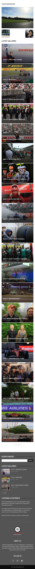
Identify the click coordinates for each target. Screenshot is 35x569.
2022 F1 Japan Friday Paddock (13, 239)
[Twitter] (22, 561)
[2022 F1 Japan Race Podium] (17, 53)
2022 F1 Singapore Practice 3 (13, 378)
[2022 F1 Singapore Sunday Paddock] (17, 332)
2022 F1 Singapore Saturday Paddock (16, 398)
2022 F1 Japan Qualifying (12, 139)
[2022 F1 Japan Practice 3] (17, 153)
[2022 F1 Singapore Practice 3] (17, 372)
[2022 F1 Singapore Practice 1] (17, 432)
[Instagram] (17, 561)
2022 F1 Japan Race (9, 80)
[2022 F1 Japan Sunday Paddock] (17, 113)
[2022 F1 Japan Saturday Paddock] (17, 173)
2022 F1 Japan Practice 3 (12, 159)
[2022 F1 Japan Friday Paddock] (17, 233)
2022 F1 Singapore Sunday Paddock (15, 339)
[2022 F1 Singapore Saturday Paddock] (17, 392)
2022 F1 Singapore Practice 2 (13, 418)
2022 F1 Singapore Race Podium (14, 279)
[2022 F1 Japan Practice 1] (17, 213)
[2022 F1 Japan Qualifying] (17, 133)
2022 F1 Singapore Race (11, 299)
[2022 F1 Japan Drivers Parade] (17, 93)
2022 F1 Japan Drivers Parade (13, 100)
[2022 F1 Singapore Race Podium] (17, 273)
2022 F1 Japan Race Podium (12, 60)
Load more (17, 444)
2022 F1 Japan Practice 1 (11, 219)
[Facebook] (13, 561)
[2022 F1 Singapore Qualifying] (17, 352)
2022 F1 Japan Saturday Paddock (15, 179)
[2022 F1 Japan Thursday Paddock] (17, 253)
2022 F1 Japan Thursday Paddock (15, 259)
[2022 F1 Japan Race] (17, 73)
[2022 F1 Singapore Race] (17, 293)
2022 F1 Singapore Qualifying (13, 358)
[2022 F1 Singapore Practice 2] (17, 412)
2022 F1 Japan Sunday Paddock (14, 119)
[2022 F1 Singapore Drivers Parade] (17, 312)
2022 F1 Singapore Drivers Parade (15, 319)
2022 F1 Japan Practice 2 (12, 199)
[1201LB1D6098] (17, 27)
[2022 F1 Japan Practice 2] (17, 193)
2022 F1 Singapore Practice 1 (13, 438)
